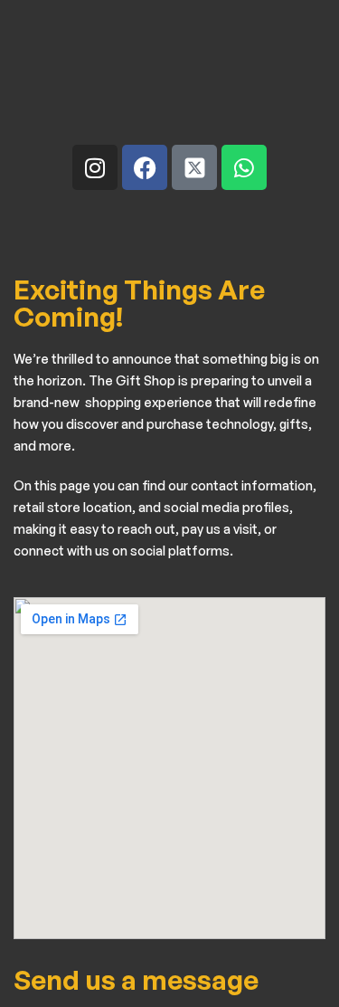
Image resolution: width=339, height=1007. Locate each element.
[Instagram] (95, 167)
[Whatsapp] (244, 167)
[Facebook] (144, 167)
